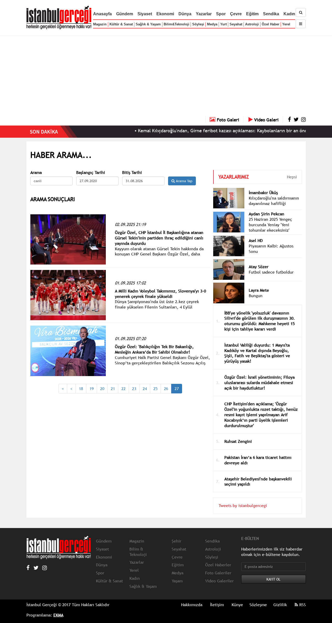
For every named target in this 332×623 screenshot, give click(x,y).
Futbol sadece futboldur (271, 272)
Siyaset (144, 14)
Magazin (100, 24)
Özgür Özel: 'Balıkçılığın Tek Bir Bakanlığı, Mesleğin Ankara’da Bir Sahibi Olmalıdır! (154, 349)
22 (123, 388)
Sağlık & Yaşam (148, 24)
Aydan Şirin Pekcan (266, 214)
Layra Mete (259, 290)
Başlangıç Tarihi (90, 172)
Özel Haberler (218, 565)
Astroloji (252, 24)
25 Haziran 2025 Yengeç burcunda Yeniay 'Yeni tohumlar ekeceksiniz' (270, 224)
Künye (237, 604)
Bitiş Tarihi (132, 172)
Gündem (124, 14)
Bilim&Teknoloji (176, 24)
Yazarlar (204, 14)
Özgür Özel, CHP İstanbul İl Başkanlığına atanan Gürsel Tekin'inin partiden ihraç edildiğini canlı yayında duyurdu (159, 238)
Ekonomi (165, 14)
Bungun (255, 295)
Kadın (289, 14)
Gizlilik (280, 604)
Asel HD (256, 240)
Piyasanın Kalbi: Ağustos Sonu (271, 248)
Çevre (236, 14)
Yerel (286, 24)
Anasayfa (102, 14)
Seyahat (236, 24)
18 (81, 388)
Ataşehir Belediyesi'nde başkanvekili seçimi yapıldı (258, 481)
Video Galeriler (219, 581)
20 (102, 388)
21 (113, 388)
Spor (221, 14)
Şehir (176, 541)
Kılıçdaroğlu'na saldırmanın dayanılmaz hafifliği (274, 200)
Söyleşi (198, 24)
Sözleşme (258, 604)
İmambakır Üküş (263, 192)
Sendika (271, 14)
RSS (302, 604)
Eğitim (252, 14)
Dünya (184, 14)
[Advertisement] (166, 77)
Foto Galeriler (218, 573)
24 (145, 388)
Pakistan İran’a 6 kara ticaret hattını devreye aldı (258, 460)
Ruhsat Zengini (238, 441)
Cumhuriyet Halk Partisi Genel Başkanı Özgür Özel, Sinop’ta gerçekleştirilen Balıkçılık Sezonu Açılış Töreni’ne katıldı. (162, 363)
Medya (212, 24)
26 (166, 388)
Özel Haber (270, 24)
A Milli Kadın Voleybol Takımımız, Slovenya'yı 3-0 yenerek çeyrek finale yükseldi (160, 293)
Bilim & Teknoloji (138, 551)
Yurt (223, 24)
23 (134, 388)
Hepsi (292, 177)
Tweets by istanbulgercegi (243, 505)
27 (177, 388)
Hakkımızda (191, 604)
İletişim (217, 604)
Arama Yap (183, 181)
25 (155, 388)
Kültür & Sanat (121, 24)
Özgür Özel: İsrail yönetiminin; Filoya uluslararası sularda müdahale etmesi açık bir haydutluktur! (259, 382)
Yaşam (177, 581)
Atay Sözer (258, 266)
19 (91, 388)
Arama (36, 172)
